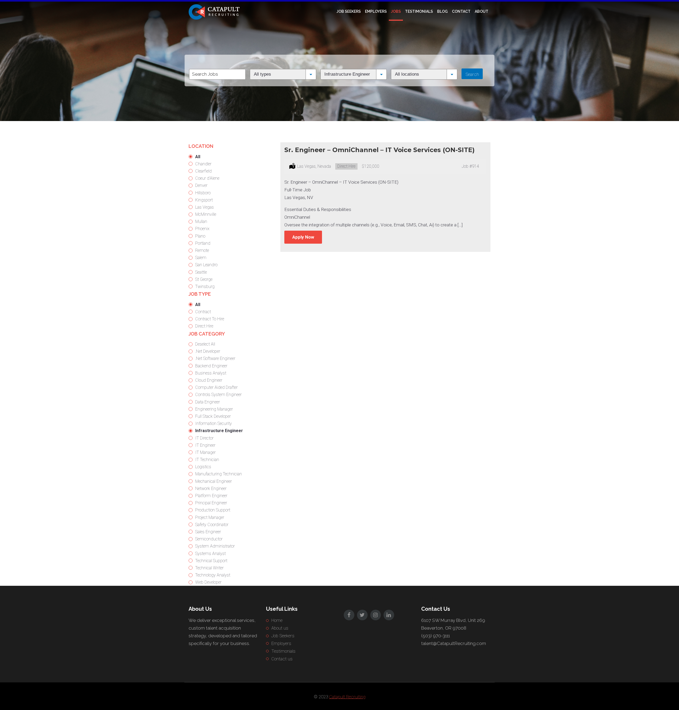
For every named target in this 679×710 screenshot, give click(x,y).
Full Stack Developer (213, 416)
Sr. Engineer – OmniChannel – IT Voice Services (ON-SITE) (379, 150)
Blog (442, 11)
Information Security (213, 423)
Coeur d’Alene (207, 178)
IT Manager (205, 452)
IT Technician (207, 459)
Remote (202, 250)
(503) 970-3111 (435, 635)
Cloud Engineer (208, 380)
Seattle (201, 272)
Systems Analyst (210, 553)
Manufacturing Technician (218, 473)
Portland (202, 243)
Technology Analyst (212, 575)
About (481, 11)
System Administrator (215, 546)
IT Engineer (205, 445)
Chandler (203, 163)
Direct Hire (204, 326)
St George (203, 279)
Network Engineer (211, 488)
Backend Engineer (211, 365)
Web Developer (208, 582)
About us (279, 628)
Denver (201, 185)
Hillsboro (203, 192)
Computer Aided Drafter (216, 387)
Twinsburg (205, 286)
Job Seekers (349, 11)
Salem (200, 257)
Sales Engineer (208, 531)
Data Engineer (207, 402)
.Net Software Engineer (215, 358)
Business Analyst (210, 373)
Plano (200, 236)
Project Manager (209, 517)
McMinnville (205, 214)
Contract (203, 311)
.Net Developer (207, 351)
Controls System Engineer (218, 394)
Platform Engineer (211, 495)
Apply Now (303, 237)
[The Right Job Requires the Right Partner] (215, 11)
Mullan (201, 221)
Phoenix (202, 228)
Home (276, 620)
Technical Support (211, 560)
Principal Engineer (211, 502)
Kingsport (204, 200)
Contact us (282, 658)
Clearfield (203, 171)
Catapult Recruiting (347, 696)
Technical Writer (209, 567)
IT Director (204, 438)
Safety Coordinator (211, 524)
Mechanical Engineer (213, 481)
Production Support (212, 510)
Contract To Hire (209, 318)
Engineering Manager (214, 409)
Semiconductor (209, 538)
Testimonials (419, 11)
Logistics (203, 466)
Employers (376, 11)
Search (472, 74)
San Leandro (206, 264)
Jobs (396, 11)
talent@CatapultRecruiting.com (453, 643)
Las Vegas (204, 207)
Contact (461, 11)
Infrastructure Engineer (219, 430)
